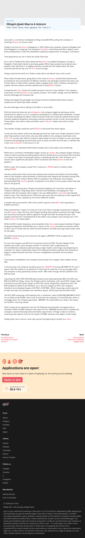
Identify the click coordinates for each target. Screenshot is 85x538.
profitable (18, 143)
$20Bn (37, 129)
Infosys (52, 78)
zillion (68, 319)
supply (14, 212)
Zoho (19, 90)
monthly (24, 181)
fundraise (15, 238)
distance (15, 42)
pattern (45, 62)
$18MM (13, 169)
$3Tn (58, 202)
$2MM (50, 167)
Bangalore (36, 112)
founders (44, 49)
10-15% (9, 138)
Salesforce (24, 93)
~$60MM (48, 267)
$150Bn (51, 85)
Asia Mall (62, 193)
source (52, 226)
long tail (48, 121)
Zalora (51, 224)
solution (12, 219)
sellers (60, 159)
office (24, 47)
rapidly (52, 153)
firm (33, 68)
